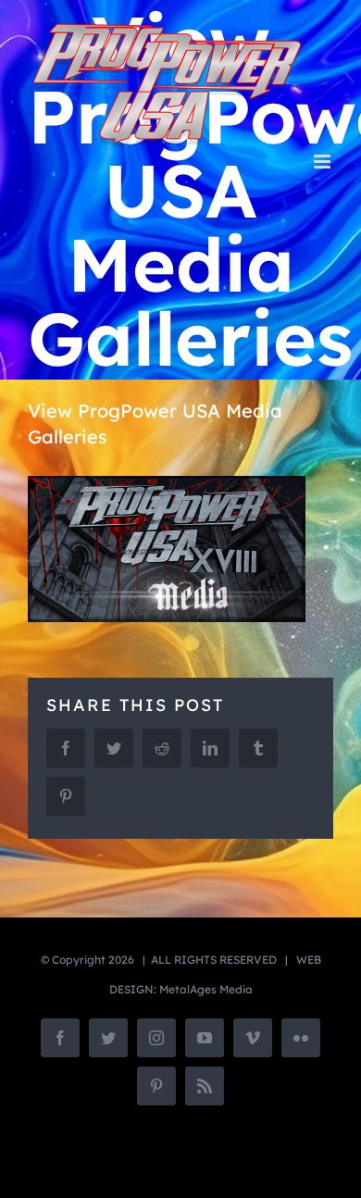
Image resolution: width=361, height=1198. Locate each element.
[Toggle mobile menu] (323, 161)
